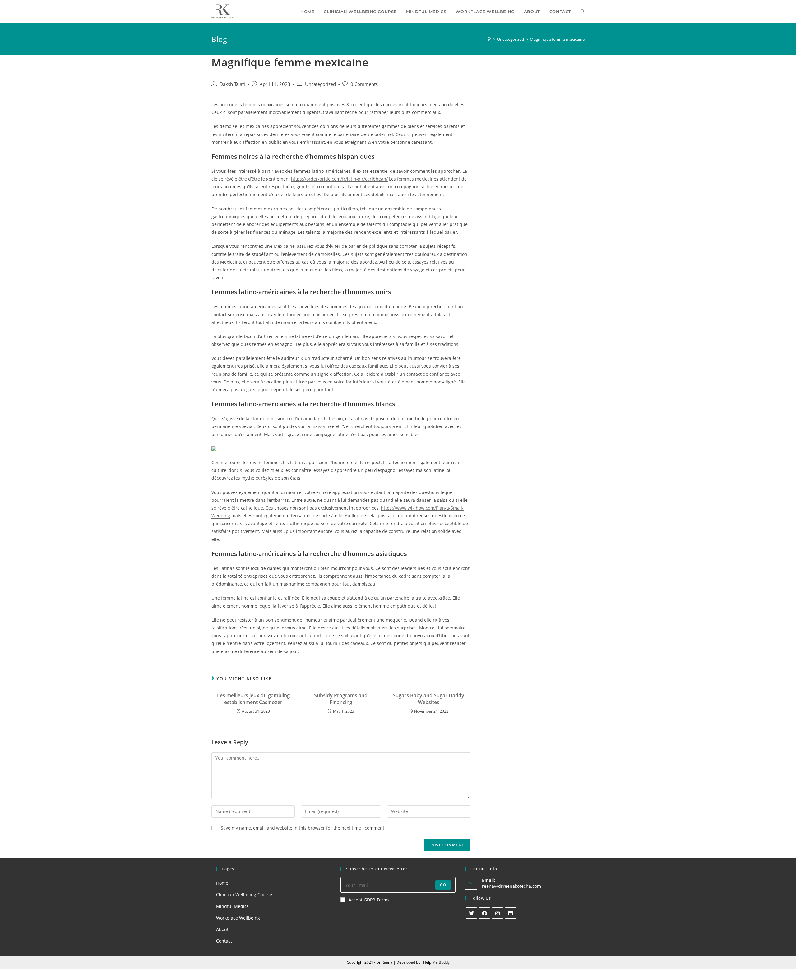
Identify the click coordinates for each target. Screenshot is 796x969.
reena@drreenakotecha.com (511, 886)
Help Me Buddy (436, 962)
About (222, 929)
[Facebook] (484, 913)
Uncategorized (320, 84)
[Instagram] (497, 913)
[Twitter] (471, 913)
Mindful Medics (232, 906)
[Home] (489, 39)
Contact (224, 941)
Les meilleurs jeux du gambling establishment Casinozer (253, 699)
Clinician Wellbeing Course (244, 894)
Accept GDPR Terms (369, 900)
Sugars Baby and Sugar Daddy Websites (428, 699)
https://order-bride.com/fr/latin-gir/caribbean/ (339, 179)
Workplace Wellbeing (238, 918)
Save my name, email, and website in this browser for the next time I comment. (303, 828)
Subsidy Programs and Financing (341, 699)
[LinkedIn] (510, 913)
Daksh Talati (232, 84)
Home (222, 883)
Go (443, 884)
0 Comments (364, 84)
